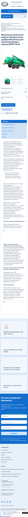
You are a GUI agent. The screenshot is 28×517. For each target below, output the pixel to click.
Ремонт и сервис (6, 457)
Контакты (4, 462)
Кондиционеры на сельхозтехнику (11, 474)
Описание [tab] (5, 121)
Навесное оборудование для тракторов (12, 469)
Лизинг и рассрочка (6, 459)
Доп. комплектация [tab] (8, 127)
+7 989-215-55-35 (16, 2)
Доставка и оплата (6, 452)
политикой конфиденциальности (18, 440)
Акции (3, 455)
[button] (14, 11)
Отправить (14, 433)
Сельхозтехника (5, 471)
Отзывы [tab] (5, 134)
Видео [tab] (4, 137)
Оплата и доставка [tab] (8, 131)
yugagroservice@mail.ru (17, 6)
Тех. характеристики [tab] (8, 124)
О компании (4, 450)
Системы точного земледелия (9, 476)
